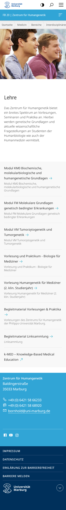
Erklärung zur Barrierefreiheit (28, 468)
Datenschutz (13, 459)
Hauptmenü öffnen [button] (61, 5)
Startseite (7, 24)
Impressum (11, 451)
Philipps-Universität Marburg (22, 494)
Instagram (17, 435)
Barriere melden (16, 476)
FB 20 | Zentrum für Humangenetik (61, 15)
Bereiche (36, 24)
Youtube (10, 435)
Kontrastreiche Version (42, 5)
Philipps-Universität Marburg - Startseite (14, 4)
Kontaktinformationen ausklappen (60, 487)
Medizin (22, 24)
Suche (51, 5)
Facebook (5, 435)
